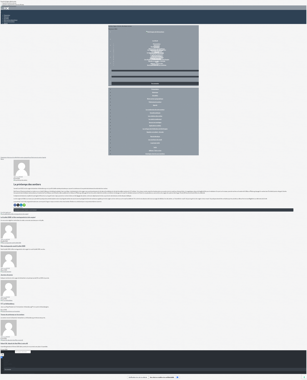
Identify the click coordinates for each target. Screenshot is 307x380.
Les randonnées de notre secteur (156, 50)
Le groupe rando (155, 143)
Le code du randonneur (156, 54)
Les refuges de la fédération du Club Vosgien (155, 129)
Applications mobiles (155, 125)
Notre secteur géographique (10, 20)
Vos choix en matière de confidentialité (162, 377)
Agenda (6, 23)
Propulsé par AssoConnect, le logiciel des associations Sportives (19, 373)
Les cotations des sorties (155, 116)
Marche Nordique (156, 56)
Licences (6, 362)
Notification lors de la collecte (138, 377)
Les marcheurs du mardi (156, 57)
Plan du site (6, 360)
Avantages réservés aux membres (155, 154)
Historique (6, 17)
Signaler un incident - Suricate (155, 132)
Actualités (6, 18)
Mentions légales (8, 364)
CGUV (5, 365)
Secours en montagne (155, 122)
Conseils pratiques (157, 51)
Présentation (7, 15)
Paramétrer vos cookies (9, 367)
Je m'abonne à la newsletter (8, 351)
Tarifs (156, 62)
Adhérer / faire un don (157, 63)
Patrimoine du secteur (9, 21)
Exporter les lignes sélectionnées (8, 1)
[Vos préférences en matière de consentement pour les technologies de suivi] (304, 377)
